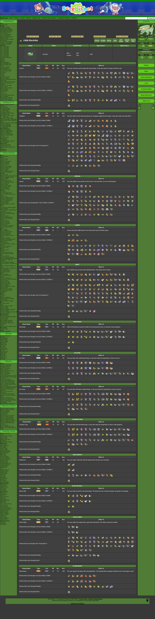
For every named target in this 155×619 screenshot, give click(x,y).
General (97, 40)
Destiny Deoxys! (4, 374)
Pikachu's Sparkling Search (7, 421)
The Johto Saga (4, 110)
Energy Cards (3, 438)
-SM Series (3, 474)
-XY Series (2, 476)
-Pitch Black (3, 446)
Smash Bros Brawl (4, 271)
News (1, 23)
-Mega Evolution (4, 452)
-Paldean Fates (4, 466)
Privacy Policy (83, 599)
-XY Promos (3, 489)
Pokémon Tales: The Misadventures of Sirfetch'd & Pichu (7, 147)
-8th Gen (2, 74)
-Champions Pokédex (5, 44)
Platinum (2, 251)
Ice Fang (21, 358)
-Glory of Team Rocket (6, 503)
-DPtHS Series (4, 478)
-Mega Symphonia (4, 500)
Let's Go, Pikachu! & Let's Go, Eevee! (8, 195)
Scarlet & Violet (4, 159)
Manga (9, 333)
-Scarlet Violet (3, 472)
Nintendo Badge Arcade (6, 227)
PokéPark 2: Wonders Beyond (7, 239)
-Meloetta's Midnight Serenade (7, 387)
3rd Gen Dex (127, 40)
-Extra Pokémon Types (6, 435)
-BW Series (3, 477)
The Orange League (5, 109)
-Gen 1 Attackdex (4, 46)
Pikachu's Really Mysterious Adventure (7, 423)
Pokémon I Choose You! (6, 397)
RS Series (2, 346)
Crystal (2, 296)
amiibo (1, 325)
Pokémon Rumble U (5, 234)
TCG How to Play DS (5, 246)
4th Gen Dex (133, 40)
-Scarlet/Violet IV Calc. (6, 69)
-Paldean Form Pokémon (6, 100)
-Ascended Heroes (4, 450)
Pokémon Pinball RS (5, 284)
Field (91, 54)
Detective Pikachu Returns (7, 171)
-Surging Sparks (4, 460)
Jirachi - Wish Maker (5, 373)
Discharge (22, 327)
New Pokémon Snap (5, 186)
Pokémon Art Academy (6, 212)
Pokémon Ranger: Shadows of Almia (8, 266)
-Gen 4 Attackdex (4, 50)
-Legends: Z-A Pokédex (6, 43)
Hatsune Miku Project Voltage (7, 81)
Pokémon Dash (4, 280)
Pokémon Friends (4, 163)
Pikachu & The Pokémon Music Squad (8, 428)
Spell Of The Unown (5, 368)
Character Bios (4, 107)
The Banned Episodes (5, 126)
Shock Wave (23, 522)
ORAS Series (3, 357)
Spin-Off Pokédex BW (5, 64)
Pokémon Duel (4, 224)
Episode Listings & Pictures (7, 104)
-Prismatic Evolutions (5, 459)
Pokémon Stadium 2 (5, 297)
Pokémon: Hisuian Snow (6, 133)
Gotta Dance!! (3, 414)
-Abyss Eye (3, 493)
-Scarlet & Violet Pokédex (6, 41)
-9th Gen (2, 73)
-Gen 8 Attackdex (4, 55)
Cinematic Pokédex (5, 67)
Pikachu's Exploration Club (7, 419)
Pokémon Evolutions (5, 132)
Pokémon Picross (4, 220)
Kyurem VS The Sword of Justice (8, 386)
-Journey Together (4, 457)
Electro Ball (22, 491)
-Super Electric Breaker (6, 508)
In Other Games (4, 318)
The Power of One (4, 367)
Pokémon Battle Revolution (7, 262)
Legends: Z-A (3, 160)
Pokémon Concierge (5, 144)
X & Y (1, 206)
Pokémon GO (3, 165)
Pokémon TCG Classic (6, 442)
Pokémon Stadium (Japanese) (7, 309)
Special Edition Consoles (6, 320)
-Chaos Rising (3, 448)
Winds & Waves (4, 156)
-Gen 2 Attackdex (4, 47)
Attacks (109, 40)
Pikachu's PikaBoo (4, 411)
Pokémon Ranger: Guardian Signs (7, 254)
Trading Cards (8, 431)
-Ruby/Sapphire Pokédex (6, 29)
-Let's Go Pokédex (4, 35)
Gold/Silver (3, 294)
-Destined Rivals (4, 456)
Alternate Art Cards (5, 439)
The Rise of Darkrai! (5, 379)
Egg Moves (121, 40)
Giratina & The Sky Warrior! (7, 380)
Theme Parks (3, 91)
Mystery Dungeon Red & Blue (7, 286)
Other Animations (4, 142)
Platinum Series (4, 351)
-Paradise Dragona (4, 510)
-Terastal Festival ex (5, 507)
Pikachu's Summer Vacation (7, 408)
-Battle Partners (4, 506)
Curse (21, 230)
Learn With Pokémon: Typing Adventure (7, 244)
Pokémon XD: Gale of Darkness (8, 279)
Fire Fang (22, 389)
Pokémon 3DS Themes (6, 321)
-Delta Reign (3, 444)
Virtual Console (4, 319)
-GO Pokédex (3, 40)
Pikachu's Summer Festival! (7, 415)
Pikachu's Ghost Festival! (6, 416)
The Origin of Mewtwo (5, 364)
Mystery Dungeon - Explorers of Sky (8, 264)
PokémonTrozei (4, 287)
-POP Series (3, 490)
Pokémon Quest (4, 202)
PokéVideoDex (4, 139)
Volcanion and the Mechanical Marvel (7, 396)
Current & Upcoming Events (7, 95)
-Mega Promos (4, 484)
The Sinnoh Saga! (4, 114)
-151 (1, 468)
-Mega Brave (3, 499)
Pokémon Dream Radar (6, 231)
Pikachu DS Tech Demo (6, 288)
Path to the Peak (4, 137)
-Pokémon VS (3, 519)
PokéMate (2, 292)
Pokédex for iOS (4, 247)
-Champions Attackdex (6, 57)
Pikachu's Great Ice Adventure (8, 420)
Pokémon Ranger (4, 285)
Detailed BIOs (3, 339)
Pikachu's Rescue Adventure (7, 409)
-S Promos (2, 523)
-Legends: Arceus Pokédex (7, 39)
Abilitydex (2, 61)
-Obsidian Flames (4, 469)
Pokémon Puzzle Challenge (7, 298)
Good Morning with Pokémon (7, 141)
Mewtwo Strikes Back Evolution (8, 400)
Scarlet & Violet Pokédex (49, 18)
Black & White (3, 229)
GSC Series (3, 345)
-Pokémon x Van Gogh (5, 85)
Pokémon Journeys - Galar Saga (8, 119)
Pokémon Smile (4, 184)
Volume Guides (4, 342)
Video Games (9, 153)
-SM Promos (3, 488)
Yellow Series (3, 344)
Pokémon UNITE (4, 168)
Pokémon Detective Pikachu (7, 403)
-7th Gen (2, 75)
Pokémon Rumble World (6, 217)
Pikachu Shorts (9, 406)
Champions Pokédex (64, 18)
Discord (28, 18)
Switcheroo (22, 460)
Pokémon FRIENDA (5, 331)
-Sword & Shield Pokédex (6, 36)
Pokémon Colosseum (5, 277)
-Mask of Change (4, 513)
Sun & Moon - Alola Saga (6, 118)
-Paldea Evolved (4, 471)
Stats (115, 40)
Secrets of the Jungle (5, 401)
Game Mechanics (4, 68)
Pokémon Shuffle (4, 216)
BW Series (2, 354)
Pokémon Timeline (4, 77)
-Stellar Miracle (4, 511)
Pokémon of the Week (5, 70)
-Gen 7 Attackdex (4, 53)
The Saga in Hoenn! (5, 111)
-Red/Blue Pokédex (5, 27)
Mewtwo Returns (4, 369)
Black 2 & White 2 (4, 230)
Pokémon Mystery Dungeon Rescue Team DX (7, 182)
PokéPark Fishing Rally (6, 290)
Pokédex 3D (3, 241)
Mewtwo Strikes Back (5, 366)
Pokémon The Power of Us (7, 398)
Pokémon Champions (5, 161)
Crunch (21, 68)
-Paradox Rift (3, 467)
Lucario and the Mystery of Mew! (8, 375)
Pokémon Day (3, 86)
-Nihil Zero (2, 495)
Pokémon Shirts (4, 90)
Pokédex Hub (36, 18)
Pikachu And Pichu (5, 410)
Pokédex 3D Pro (4, 242)
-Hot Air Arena (3, 505)
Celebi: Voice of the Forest (7, 370)
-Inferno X (2, 497)
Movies (8, 361)
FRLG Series (3, 348)
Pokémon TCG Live (5, 189)
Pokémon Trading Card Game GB (8, 311)
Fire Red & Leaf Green (6, 275)
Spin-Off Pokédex (4, 62)
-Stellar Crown (3, 461)
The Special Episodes (5, 125)
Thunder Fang (23, 424)
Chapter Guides (4, 340)
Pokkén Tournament (5, 223)
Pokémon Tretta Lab (5, 233)
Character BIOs (4, 338)
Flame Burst (22, 571)
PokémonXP (3, 80)
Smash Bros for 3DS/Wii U (7, 225)
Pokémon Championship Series (8, 79)
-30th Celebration (4, 445)
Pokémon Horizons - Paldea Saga (8, 122)
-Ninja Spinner (3, 494)
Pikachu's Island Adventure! (7, 418)
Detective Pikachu (4, 201)
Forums (16, 18)
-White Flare (3, 455)
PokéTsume (3, 150)
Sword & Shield (4, 174)
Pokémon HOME (4, 178)
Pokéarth (74, 18)
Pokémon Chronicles (5, 124)
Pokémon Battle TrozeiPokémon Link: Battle (8, 210)
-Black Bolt (3, 454)
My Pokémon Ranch (5, 270)
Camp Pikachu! (4, 413)
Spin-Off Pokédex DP (5, 63)
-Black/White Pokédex (5, 32)
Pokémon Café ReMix (5, 166)
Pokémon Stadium (4, 310)
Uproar (21, 181)
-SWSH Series (3, 473)
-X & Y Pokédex (4, 33)
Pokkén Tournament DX (6, 200)
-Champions (3, 72)
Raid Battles (3, 440)
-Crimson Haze (4, 514)
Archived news (4, 24)
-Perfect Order (3, 449)
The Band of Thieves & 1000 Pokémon (7, 214)
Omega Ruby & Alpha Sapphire (8, 207)
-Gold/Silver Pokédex (5, 28)
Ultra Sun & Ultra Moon (6, 193)
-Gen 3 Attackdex (4, 49)
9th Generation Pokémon (6, 97)
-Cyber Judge (3, 517)
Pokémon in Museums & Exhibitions (6, 83)
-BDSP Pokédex (4, 38)
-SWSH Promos (4, 486)
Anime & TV (8, 102)
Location (103, 40)
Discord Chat (3, 94)
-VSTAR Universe (4, 518)
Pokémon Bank (4, 208)
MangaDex (3, 337)
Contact (22, 18)
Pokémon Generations (5, 130)
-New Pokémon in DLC (6, 98)
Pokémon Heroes (4, 372)
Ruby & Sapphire (4, 274)
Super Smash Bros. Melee (6, 301)
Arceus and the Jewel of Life (7, 381)
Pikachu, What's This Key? (7, 426)
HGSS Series (3, 352)
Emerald (2, 276)
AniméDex (2, 105)
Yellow (1, 304)
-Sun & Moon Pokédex (5, 34)
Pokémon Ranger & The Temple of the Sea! (8, 377)
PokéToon (2, 136)
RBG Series (3, 343)
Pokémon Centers (4, 78)
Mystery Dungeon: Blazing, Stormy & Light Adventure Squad (8, 258)
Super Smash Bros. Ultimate (7, 203)
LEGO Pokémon (4, 89)
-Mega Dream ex (4, 496)
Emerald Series (4, 349)
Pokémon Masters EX (5, 167)
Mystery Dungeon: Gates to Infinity (7, 236)
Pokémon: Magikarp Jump (6, 197)
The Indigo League (4, 108)
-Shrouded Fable (4, 462)
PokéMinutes (3, 138)
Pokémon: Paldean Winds (6, 135)
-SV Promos (3, 485)
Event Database (4, 96)
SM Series (2, 359)
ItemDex (2, 58)
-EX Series (2, 479)
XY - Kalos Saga (4, 116)
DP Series (2, 350)
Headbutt (22, 116)
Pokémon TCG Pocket (6, 172)
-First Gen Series (4, 482)
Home (11, 18)
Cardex (2, 66)
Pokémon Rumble (4, 256)
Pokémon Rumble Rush (6, 199)
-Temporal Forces (4, 465)
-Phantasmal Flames (5, 451)
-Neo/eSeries (3, 480)
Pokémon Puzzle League (6, 305)
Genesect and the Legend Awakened (6, 389)
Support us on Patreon (77, 603)
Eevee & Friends (4, 425)
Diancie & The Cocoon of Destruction (6, 392)
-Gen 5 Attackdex (4, 51)
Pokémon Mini (3, 299)
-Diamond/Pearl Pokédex (6, 30)
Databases (9, 21)
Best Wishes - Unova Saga (7, 115)
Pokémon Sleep (4, 169)
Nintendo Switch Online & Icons (8, 326)
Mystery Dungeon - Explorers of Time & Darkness (8, 269)
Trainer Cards (3, 437)
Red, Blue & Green (5, 303)
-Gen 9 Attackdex (4, 56)
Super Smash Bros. (5, 313)
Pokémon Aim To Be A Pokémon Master (8, 121)
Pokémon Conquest (5, 237)
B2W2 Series (3, 355)
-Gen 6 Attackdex (4, 52)
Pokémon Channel (4, 281)
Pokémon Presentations (6, 87)
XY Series (2, 356)
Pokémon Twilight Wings (6, 131)
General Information (5, 336)
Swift (20, 269)
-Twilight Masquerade (5, 463)
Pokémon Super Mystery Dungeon (6, 219)
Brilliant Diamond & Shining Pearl (8, 176)
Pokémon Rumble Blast (6, 240)
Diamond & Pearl (4, 250)
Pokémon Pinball (4, 308)
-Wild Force (3, 516)
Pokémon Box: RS (4, 282)
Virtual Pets (3, 324)
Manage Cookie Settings (95, 599)
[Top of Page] (147, 600)
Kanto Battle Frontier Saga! (7, 113)
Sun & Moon (3, 191)
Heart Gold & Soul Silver (6, 252)
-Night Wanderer (4, 512)
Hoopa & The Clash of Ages (7, 394)
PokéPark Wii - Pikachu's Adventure (6, 260)
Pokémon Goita (4, 328)
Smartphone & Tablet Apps (7, 322)
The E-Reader (3, 291)
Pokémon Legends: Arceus (7, 177)
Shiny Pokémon (4, 127)
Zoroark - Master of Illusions (7, 383)
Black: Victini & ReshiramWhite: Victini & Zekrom (8, 385)
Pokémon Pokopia (4, 162)
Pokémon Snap (4, 307)
